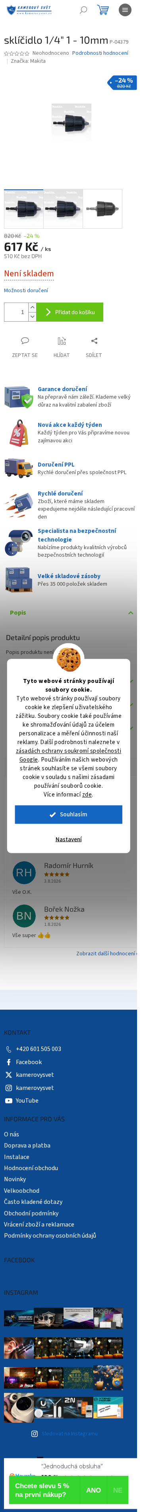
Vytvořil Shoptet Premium (79, 1461)
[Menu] (125, 10)
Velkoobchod (21, 1190)
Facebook (29, 1062)
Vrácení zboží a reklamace (39, 1224)
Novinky (15, 1179)
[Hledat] (83, 10)
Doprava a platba (27, 1145)
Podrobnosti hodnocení (100, 53)
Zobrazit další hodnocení (105, 954)
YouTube (27, 1100)
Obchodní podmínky (31, 1213)
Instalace (16, 1157)
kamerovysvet (35, 1074)
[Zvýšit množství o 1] (32, 307)
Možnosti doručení (26, 291)
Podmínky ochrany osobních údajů (50, 1235)
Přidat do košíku (75, 312)
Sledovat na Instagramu (70, 1434)
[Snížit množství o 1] (32, 316)
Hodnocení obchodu (31, 1168)
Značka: (28, 61)
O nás (11, 1134)
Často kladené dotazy (33, 1202)
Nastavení (69, 839)
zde (87, 795)
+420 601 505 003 (38, 1049)
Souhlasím (73, 814)
